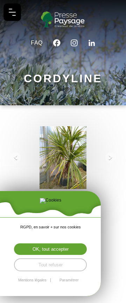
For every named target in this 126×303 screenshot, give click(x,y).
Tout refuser (50, 264)
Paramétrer (69, 280)
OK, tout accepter (51, 249)
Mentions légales (32, 280)
